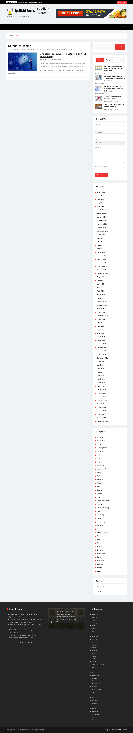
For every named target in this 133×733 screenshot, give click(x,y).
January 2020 (101, 411)
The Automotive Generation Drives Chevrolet (114, 106)
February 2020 (101, 407)
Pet (98, 536)
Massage (100, 529)
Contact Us (100, 587)
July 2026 (100, 196)
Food (98, 486)
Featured (100, 479)
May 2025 (100, 245)
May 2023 (100, 330)
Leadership (100, 515)
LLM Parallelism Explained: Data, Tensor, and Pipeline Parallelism (113, 69)
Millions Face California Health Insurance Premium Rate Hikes (113, 89)
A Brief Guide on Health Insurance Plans (112, 98)
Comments (118, 60)
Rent (98, 543)
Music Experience (103, 532)
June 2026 (100, 199)
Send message (101, 175)
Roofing (99, 546)
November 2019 (102, 414)
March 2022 (101, 379)
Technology (101, 564)
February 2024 (101, 298)
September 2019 (102, 421)
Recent (108, 60)
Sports (99, 557)
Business (100, 451)
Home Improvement (103, 501)
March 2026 (101, 210)
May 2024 (100, 287)
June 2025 (100, 242)
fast (50, 70)
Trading (44, 70)
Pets (98, 539)
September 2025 (102, 231)
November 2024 (102, 266)
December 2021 (102, 390)
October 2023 (101, 312)
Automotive (101, 441)
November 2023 (102, 309)
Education (100, 465)
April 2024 (100, 291)
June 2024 (100, 284)
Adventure (100, 437)
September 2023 (102, 316)
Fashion (99, 476)
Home (99, 591)
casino (99, 455)
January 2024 (101, 302)
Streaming (100, 560)
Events (99, 472)
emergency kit (101, 469)
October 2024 (101, 270)
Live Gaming (101, 522)
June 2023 (100, 326)
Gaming (99, 490)
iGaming (99, 504)
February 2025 (101, 256)
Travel (99, 571)
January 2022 (101, 386)
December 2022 (102, 347)
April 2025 (100, 249)
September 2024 (102, 273)
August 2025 (101, 235)
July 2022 (100, 365)
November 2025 (102, 224)
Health (99, 497)
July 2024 (100, 280)
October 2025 (101, 228)
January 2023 (101, 344)
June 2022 (100, 369)
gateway (64, 70)
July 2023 (100, 323)
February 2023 (101, 340)
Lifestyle (100, 518)
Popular (100, 60)
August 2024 (101, 277)
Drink (98, 458)
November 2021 (102, 393)
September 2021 (102, 400)
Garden (99, 494)
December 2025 (102, 220)
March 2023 (101, 337)
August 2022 (101, 361)
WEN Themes (122, 730)
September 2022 (102, 358)
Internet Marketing (103, 508)
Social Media (101, 553)
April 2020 (100, 404)
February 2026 (101, 213)
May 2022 (100, 372)
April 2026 (100, 206)
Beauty (99, 444)
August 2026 (101, 192)
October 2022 (101, 354)
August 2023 (101, 319)
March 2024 (101, 294)
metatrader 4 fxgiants (74, 70)
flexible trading (56, 70)
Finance (99, 483)
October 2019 (101, 418)
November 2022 (102, 351)
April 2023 (100, 333)
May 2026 (100, 203)
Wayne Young (58, 59)
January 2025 (101, 259)
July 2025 (100, 238)
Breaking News (102, 448)
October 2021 (101, 397)
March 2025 (101, 252)
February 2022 (101, 383)
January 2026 (101, 217)
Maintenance (101, 525)
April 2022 (100, 376)
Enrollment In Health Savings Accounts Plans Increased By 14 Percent (114, 79)
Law (98, 511)
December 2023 (102, 305)
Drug (98, 462)
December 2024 (102, 263)
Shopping (100, 550)
